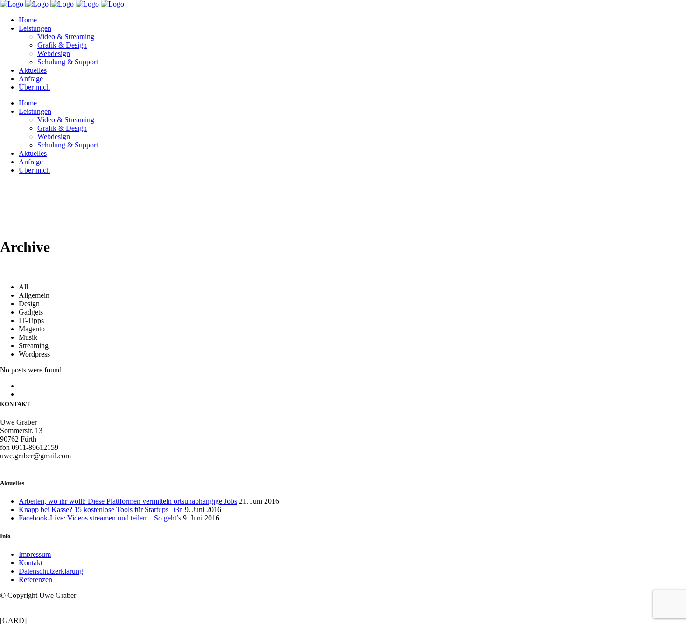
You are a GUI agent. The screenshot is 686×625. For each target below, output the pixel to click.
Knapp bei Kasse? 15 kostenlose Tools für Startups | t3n (101, 509)
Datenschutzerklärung (51, 571)
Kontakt (30, 563)
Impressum (35, 554)
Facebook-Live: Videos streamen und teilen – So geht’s (100, 518)
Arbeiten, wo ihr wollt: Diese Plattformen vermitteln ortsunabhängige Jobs (128, 501)
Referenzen (35, 579)
